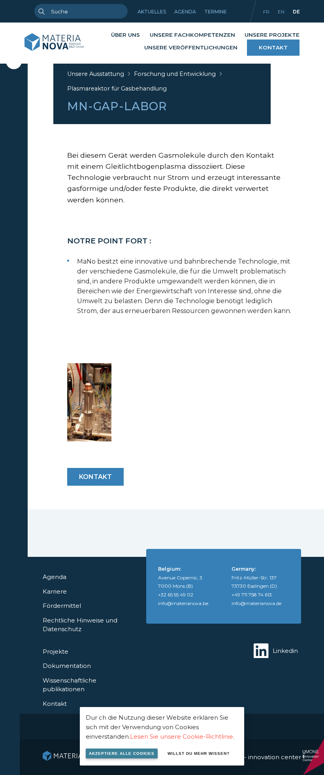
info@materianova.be (183, 603)
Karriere (55, 591)
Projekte (55, 651)
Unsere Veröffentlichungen (190, 47)
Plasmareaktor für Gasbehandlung (117, 88)
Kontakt (273, 47)
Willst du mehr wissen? (199, 753)
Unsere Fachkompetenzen (192, 35)
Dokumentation (67, 665)
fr (266, 12)
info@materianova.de (256, 603)
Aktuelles (152, 12)
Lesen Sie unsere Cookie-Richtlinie (181, 736)
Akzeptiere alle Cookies (121, 753)
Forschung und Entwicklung (175, 73)
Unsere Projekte (272, 35)
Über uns (125, 35)
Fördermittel (62, 605)
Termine (215, 12)
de (296, 12)
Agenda (185, 12)
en (281, 12)
